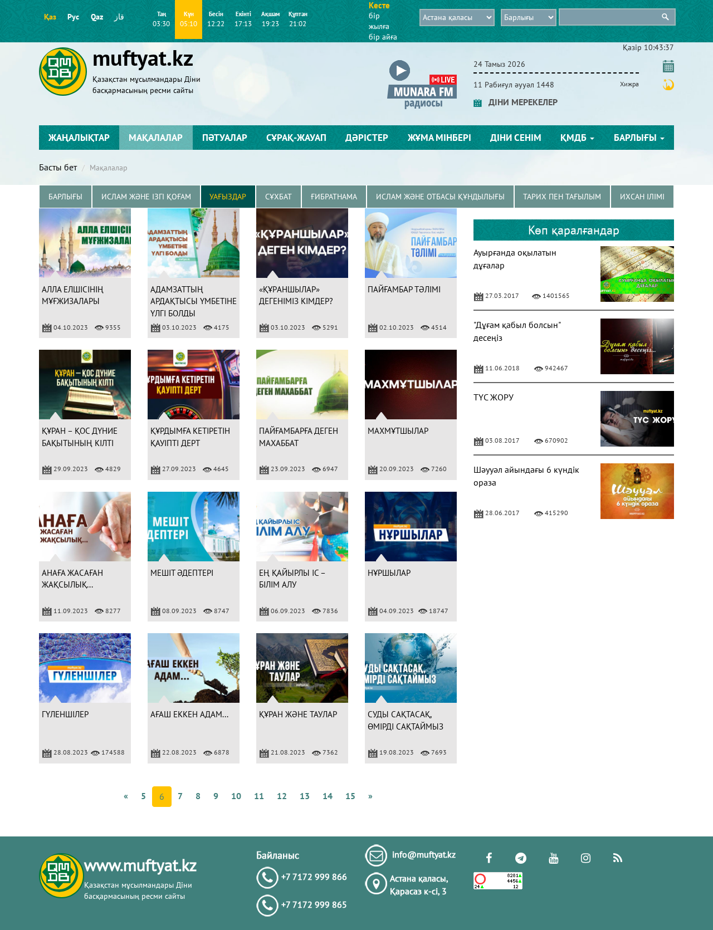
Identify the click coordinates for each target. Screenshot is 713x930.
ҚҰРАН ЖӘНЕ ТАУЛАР (298, 714)
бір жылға (379, 21)
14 (328, 795)
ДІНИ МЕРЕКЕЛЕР (520, 101)
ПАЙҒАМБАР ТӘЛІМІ (404, 289)
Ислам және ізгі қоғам (146, 197)
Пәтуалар (224, 137)
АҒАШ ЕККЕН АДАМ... (189, 714)
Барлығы (636, 137)
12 (282, 795)
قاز (119, 17)
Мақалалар (156, 137)
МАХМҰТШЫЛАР (398, 430)
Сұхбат (278, 197)
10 (236, 795)
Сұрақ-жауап (296, 137)
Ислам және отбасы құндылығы (440, 197)
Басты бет (58, 167)
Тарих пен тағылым (562, 197)
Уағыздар (227, 197)
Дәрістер (366, 137)
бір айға (383, 37)
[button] (422, 62)
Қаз (50, 17)
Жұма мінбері (439, 137)
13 (305, 795)
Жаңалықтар (79, 137)
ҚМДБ (574, 137)
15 (350, 795)
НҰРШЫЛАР (389, 572)
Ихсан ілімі (642, 197)
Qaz (97, 17)
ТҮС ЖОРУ (493, 397)
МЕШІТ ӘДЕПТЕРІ (181, 572)
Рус (73, 17)
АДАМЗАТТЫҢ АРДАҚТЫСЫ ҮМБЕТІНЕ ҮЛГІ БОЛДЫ (193, 301)
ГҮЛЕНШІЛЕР (65, 714)
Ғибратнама (334, 197)
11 (259, 795)
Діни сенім (515, 137)
